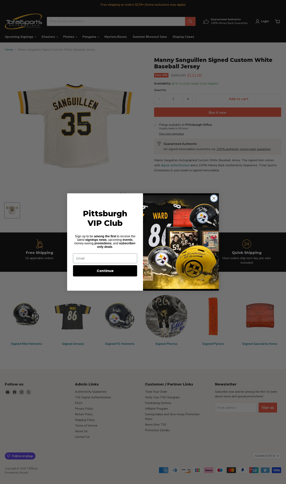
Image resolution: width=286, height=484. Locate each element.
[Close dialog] (214, 198)
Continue (105, 270)
